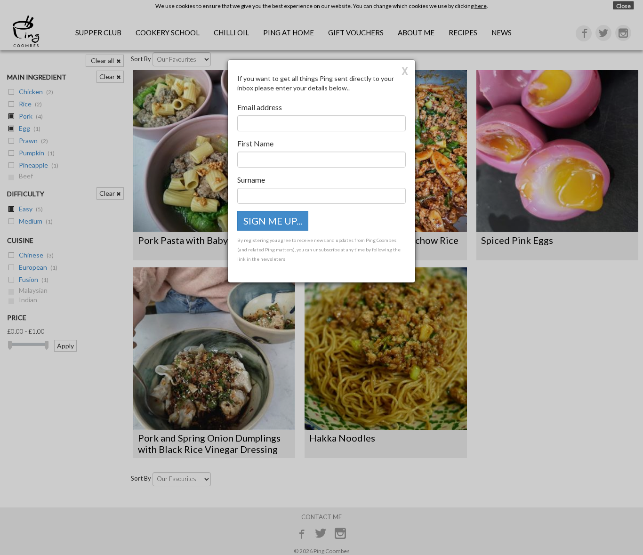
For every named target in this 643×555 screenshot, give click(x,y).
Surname (251, 179)
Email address (259, 107)
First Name (255, 143)
